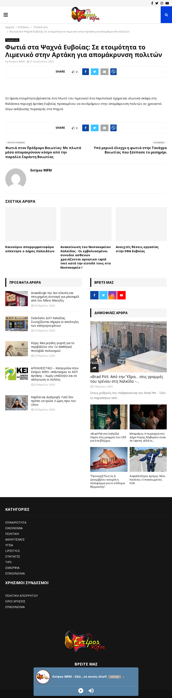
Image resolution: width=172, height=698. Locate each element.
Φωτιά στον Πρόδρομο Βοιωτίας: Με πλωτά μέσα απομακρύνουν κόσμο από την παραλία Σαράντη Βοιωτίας (43, 152)
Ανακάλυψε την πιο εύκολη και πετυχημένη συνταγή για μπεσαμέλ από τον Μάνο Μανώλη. (55, 296)
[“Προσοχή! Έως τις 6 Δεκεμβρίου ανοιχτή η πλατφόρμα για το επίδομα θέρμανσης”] (109, 459)
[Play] (81, 691)
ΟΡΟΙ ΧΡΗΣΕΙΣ (15, 601)
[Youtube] (167, 3)
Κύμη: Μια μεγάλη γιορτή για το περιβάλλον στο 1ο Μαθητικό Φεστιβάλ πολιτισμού (52, 346)
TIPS (8, 562)
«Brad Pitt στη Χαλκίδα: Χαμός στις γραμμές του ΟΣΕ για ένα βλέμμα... (108, 437)
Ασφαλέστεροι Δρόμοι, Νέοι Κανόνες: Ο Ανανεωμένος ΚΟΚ (147, 479)
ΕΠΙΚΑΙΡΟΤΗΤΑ (15, 522)
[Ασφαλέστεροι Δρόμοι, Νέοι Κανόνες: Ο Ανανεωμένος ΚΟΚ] (148, 459)
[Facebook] (152, 3)
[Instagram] (161, 3)
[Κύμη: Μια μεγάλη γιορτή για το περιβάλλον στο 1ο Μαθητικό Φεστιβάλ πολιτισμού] (16, 348)
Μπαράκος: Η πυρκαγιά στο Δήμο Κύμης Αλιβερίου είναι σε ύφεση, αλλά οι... (148, 437)
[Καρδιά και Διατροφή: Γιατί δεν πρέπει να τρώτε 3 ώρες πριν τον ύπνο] (16, 402)
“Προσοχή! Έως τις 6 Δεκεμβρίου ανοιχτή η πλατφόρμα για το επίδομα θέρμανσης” (107, 481)
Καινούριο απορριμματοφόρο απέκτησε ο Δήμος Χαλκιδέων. (30, 249)
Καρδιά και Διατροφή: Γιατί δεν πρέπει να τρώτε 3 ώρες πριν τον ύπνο (53, 401)
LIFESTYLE (12, 551)
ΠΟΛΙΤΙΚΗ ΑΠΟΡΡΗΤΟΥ (21, 596)
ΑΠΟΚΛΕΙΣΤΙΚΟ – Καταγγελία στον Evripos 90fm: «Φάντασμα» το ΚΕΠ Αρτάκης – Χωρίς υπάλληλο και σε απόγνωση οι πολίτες (55, 374)
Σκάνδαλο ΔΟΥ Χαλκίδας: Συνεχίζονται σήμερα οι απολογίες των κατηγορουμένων (55, 322)
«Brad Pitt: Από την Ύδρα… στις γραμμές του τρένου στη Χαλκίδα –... (126, 379)
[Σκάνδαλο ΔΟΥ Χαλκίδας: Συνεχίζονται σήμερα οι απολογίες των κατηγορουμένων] (16, 323)
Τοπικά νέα (12, 40)
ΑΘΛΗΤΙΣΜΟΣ (15, 539)
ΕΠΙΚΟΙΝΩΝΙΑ (15, 573)
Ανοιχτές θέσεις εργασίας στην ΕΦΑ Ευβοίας (137, 249)
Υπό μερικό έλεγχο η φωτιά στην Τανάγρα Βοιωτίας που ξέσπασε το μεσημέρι (130, 150)
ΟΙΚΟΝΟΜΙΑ (14, 528)
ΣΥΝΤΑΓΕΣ (12, 556)
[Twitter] (156, 3)
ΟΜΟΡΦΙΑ (12, 568)
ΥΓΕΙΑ (9, 545)
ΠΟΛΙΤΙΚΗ (12, 534)
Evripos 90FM (17, 61)
